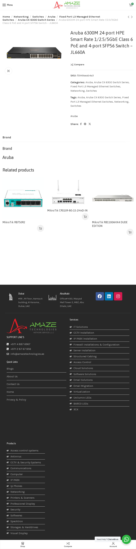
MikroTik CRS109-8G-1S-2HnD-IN (67, 210)
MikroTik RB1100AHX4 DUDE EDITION (110, 224)
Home (6, 16)
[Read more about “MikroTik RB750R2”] (40, 228)
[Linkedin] (109, 296)
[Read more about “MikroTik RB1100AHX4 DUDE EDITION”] (130, 232)
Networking (21, 16)
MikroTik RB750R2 (13, 222)
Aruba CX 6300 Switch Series (36, 19)
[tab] (7, 137)
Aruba (51, 16)
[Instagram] (118, 296)
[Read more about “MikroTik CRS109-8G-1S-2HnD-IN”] (85, 216)
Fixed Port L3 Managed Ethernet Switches (95, 86)
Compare (79, 64)
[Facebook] (100, 296)
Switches (38, 16)
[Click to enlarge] (8, 70)
